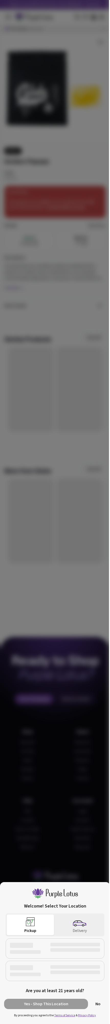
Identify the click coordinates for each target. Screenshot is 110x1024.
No (98, 1004)
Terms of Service (64, 1015)
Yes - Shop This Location (46, 1004)
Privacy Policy (87, 1015)
